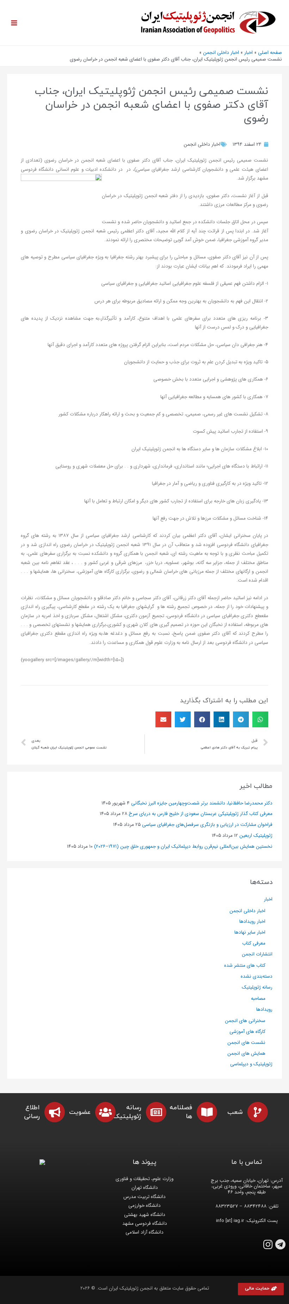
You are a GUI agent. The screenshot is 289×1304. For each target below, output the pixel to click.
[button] (261, 1289)
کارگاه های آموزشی (247, 1031)
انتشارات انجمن (257, 954)
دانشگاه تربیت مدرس (144, 1196)
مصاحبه (258, 998)
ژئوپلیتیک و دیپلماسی (251, 1064)
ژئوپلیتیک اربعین (255, 835)
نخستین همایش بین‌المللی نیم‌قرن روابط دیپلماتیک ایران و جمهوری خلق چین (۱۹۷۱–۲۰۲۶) (183, 846)
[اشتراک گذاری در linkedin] (221, 719)
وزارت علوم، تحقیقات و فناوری (144, 1179)
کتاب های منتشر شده (244, 965)
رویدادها (264, 1009)
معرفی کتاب (253, 943)
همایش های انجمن (246, 1053)
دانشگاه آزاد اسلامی (144, 1232)
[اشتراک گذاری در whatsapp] (260, 719)
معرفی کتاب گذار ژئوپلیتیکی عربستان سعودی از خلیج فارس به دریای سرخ (200, 813)
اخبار (268, 899)
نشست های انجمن (246, 1042)
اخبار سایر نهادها (249, 932)
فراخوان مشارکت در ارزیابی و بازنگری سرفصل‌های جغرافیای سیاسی (207, 824)
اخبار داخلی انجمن (202, 144)
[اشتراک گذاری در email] (163, 719)
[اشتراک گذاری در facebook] (202, 719)
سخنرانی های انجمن (245, 1020)
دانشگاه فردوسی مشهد (144, 1223)
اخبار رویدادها (252, 921)
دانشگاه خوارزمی (144, 1205)
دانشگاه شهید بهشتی (144, 1214)
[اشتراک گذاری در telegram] (241, 719)
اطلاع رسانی (32, 1112)
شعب (235, 1112)
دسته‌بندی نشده (256, 976)
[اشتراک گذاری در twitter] (183, 719)
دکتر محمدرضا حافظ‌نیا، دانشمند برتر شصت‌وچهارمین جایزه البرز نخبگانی (201, 803)
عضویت (80, 1112)
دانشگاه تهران (144, 1187)
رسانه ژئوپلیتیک (257, 987)
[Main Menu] (14, 22)
